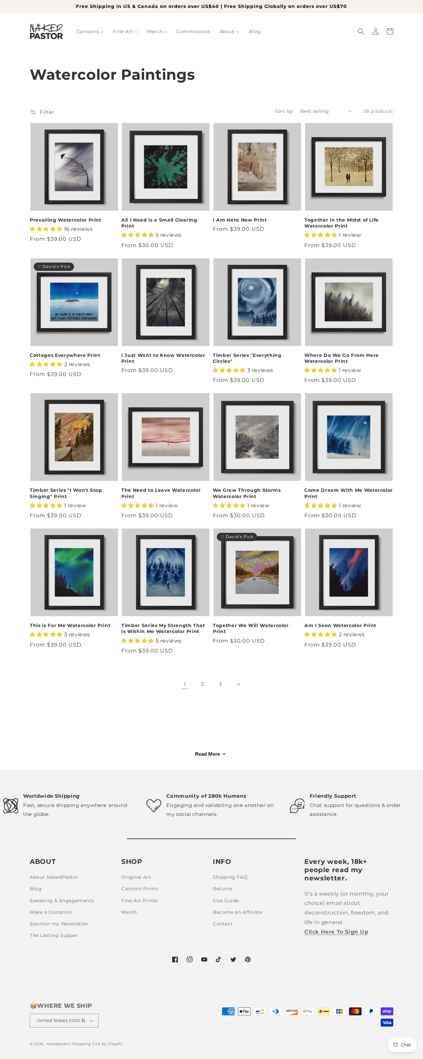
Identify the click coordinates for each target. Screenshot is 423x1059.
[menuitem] (90, 31)
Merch (129, 912)
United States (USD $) (61, 1020)
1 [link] (185, 684)
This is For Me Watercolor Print (70, 625)
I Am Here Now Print (240, 220)
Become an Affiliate (237, 912)
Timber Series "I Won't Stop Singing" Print (66, 493)
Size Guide (226, 901)
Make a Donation (51, 912)
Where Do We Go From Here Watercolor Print (341, 358)
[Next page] (238, 684)
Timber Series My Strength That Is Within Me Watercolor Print (163, 628)
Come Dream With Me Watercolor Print (348, 493)
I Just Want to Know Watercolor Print (163, 358)
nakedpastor (58, 1043)
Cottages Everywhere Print (65, 355)
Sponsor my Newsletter (59, 924)
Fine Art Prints (139, 901)
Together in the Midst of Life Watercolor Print (341, 223)
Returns (222, 889)
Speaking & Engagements (62, 901)
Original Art (136, 877)
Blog (36, 889)
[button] (361, 31)
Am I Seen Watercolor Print (340, 625)
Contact (223, 924)
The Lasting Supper (54, 935)
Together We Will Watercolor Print (251, 628)
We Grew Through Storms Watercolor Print (247, 493)
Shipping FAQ (230, 877)
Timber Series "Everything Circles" (247, 358)
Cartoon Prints (139, 889)
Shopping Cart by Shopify (97, 1043)
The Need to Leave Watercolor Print (161, 493)
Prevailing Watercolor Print (65, 220)
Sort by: (284, 111)
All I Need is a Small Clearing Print (159, 223)
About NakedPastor (54, 877)
